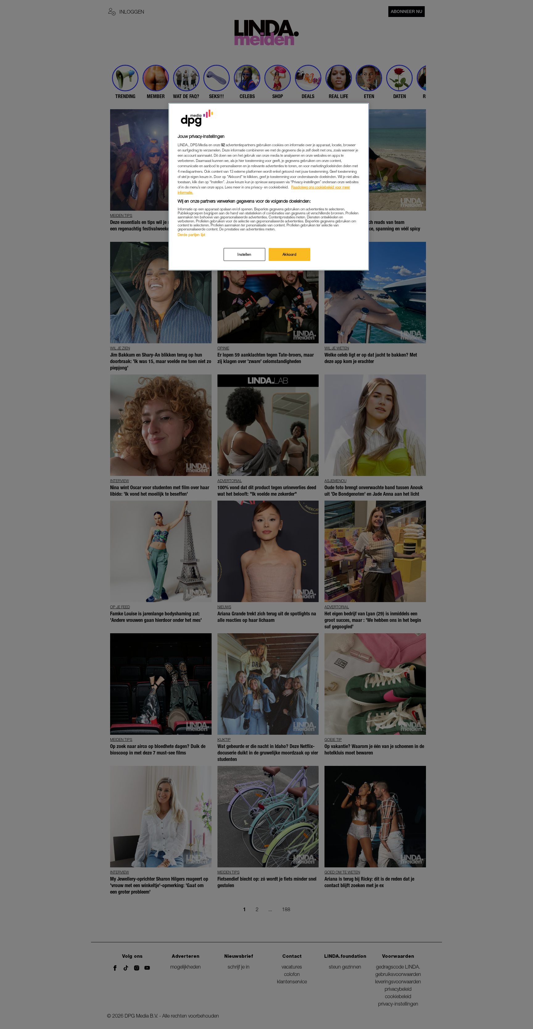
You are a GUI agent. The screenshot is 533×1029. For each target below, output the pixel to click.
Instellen (244, 254)
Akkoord (290, 254)
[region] (268, 187)
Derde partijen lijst (191, 235)
